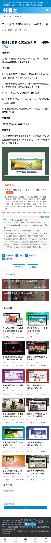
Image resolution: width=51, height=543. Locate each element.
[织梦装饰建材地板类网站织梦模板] (37, 348)
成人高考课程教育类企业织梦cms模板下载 (37, 443)
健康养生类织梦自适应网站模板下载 (13, 443)
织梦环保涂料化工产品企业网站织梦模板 (37, 329)
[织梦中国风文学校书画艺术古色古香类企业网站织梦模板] (37, 462)
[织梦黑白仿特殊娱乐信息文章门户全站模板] (37, 405)
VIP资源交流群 (19, 524)
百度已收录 (44, 217)
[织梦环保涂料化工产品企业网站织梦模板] (37, 319)
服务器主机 (9, 524)
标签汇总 (26, 522)
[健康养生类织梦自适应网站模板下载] (13, 433)
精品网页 (32, 255)
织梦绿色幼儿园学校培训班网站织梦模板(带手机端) (13, 358)
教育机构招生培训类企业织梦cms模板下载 (37, 386)
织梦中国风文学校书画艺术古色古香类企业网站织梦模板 (37, 472)
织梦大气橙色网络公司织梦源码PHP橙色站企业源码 (13, 472)
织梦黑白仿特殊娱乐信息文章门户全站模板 (37, 415)
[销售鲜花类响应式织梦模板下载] (13, 376)
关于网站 (19, 522)
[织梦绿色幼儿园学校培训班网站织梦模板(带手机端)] (13, 348)
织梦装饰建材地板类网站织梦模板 (37, 358)
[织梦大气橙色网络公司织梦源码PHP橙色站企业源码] (13, 462)
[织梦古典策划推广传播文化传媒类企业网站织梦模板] (13, 405)
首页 (3, 17)
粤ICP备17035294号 (37, 520)
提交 (25, 507)
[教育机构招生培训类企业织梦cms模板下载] (37, 376)
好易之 (4, 30)
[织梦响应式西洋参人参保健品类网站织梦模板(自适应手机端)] (13, 319)
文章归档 (34, 522)
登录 (9, 193)
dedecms (27, 30)
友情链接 (41, 522)
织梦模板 (8, 259)
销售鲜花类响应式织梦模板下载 (13, 386)
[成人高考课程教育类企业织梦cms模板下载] (37, 433)
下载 (5, 46)
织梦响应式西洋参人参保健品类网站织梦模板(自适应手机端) (13, 329)
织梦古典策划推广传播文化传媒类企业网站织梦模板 (13, 415)
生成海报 (9, 274)
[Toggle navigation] (47, 10)
